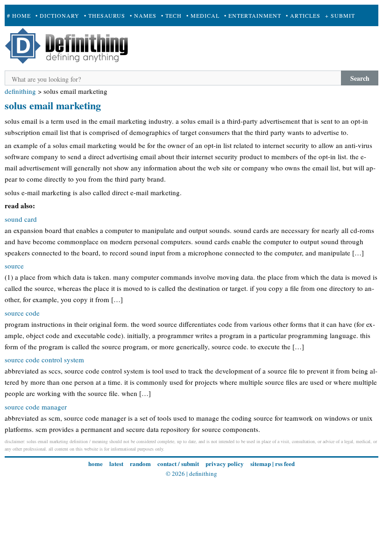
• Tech (171, 15)
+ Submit (340, 15)
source (14, 265)
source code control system (44, 359)
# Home (19, 15)
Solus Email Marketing (53, 105)
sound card (21, 219)
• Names (143, 15)
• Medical (203, 15)
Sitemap (260, 463)
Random (140, 463)
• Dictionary (57, 15)
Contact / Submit (178, 463)
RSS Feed (285, 463)
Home (95, 463)
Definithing (20, 91)
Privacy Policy (225, 463)
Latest (116, 463)
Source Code (22, 313)
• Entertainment (252, 15)
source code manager (36, 406)
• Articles (303, 15)
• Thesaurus (104, 15)
